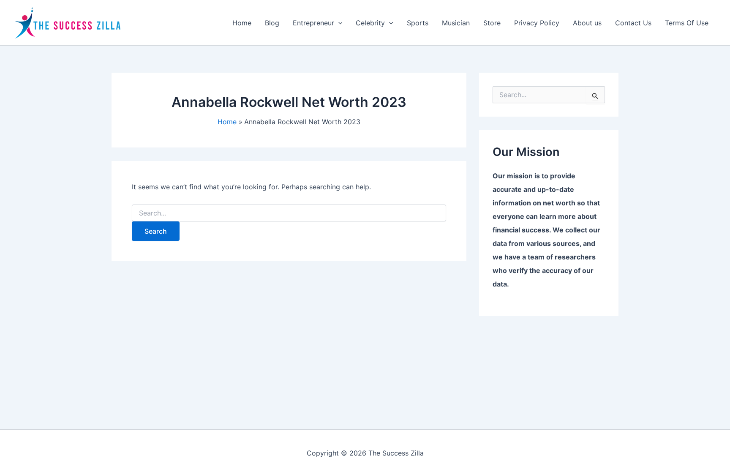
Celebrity (370, 23)
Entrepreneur (313, 23)
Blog (272, 23)
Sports (417, 23)
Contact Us (633, 23)
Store (492, 23)
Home (241, 23)
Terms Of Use (686, 23)
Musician (456, 23)
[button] (338, 23)
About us (587, 23)
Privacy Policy (536, 23)
